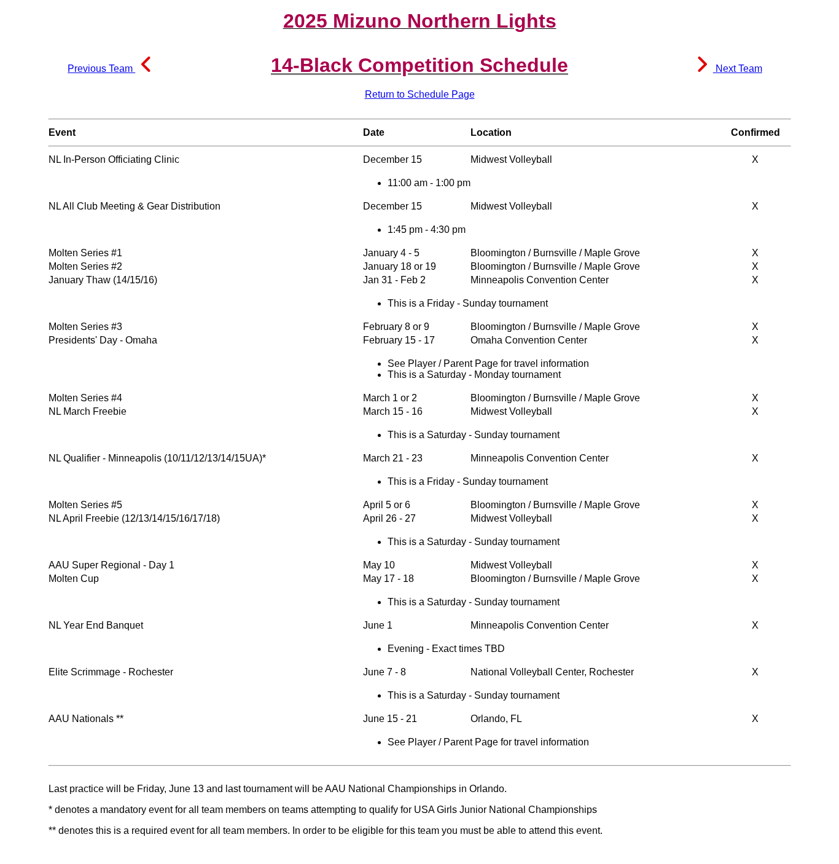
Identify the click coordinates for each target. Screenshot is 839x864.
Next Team (737, 68)
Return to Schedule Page (420, 94)
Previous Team (101, 68)
